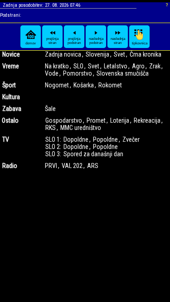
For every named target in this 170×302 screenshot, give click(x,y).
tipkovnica (139, 43)
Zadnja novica (63, 54)
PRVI (51, 165)
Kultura (11, 97)
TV (5, 139)
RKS (50, 127)
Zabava (12, 108)
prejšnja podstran (74, 41)
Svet (119, 54)
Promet (96, 120)
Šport (9, 85)
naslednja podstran (96, 41)
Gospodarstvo (63, 120)
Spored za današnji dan (93, 154)
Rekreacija (147, 120)
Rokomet (110, 85)
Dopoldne (75, 139)
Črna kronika (145, 54)
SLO (78, 66)
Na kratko (57, 66)
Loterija (119, 120)
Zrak (154, 66)
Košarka (83, 85)
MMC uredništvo (80, 127)
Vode (51, 73)
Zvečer (131, 139)
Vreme (10, 66)
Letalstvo (115, 66)
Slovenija (97, 54)
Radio (10, 165)
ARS (92, 165)
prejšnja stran (52, 41)
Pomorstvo (77, 73)
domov (30, 43)
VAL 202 (72, 165)
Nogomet (57, 85)
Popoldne (105, 139)
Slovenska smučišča (123, 73)
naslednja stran (118, 41)
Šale (50, 108)
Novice (11, 54)
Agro (138, 66)
